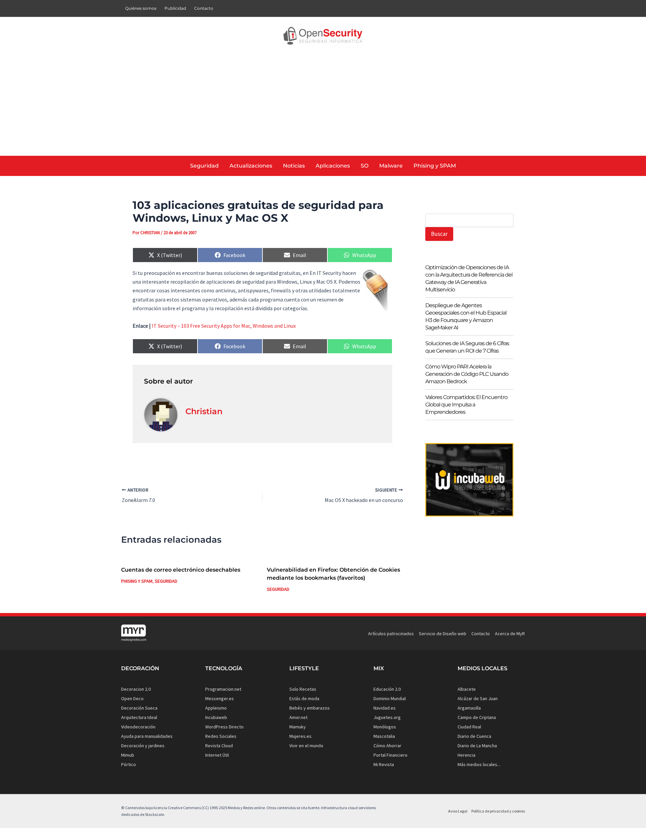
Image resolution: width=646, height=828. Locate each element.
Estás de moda (304, 698)
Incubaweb (216, 717)
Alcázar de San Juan (478, 698)
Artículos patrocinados (391, 634)
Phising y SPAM (136, 581)
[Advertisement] (323, 105)
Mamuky (297, 727)
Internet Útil (217, 755)
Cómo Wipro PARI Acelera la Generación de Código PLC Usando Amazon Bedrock (466, 374)
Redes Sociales (221, 736)
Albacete (467, 689)
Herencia (466, 755)
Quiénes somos (140, 8)
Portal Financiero (390, 755)
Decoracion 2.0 (136, 689)
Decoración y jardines (143, 746)
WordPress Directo (224, 727)
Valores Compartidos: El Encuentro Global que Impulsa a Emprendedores (466, 404)
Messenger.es (219, 698)
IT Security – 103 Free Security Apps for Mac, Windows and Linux (224, 325)
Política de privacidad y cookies (498, 811)
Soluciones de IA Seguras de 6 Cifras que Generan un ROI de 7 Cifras (467, 347)
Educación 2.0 (387, 689)
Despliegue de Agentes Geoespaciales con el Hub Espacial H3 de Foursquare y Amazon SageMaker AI (465, 316)
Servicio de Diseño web (442, 634)
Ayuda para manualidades (147, 736)
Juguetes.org (387, 717)
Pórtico (128, 764)
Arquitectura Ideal (139, 717)
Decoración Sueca (139, 708)
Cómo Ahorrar (387, 746)
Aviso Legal (457, 811)
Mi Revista (383, 764)
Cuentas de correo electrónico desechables (180, 570)
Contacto (203, 8)
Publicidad (175, 8)
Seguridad (166, 581)
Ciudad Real (469, 727)
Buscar (439, 234)
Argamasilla (469, 708)
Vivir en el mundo (306, 746)
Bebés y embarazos (309, 708)
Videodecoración (138, 727)
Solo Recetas (302, 689)
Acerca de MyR (510, 634)
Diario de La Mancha (477, 746)
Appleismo (216, 708)
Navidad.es (384, 708)
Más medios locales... (479, 764)
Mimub (127, 755)
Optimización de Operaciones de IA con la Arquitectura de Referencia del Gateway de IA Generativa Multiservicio (468, 278)
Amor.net (298, 717)
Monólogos (384, 727)
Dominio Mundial (389, 698)
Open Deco (132, 698)
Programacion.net (223, 689)
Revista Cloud (219, 746)
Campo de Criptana (477, 717)
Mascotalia (384, 736)
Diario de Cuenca (474, 736)
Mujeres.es (300, 736)
